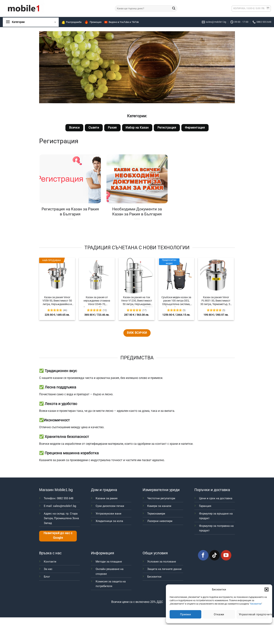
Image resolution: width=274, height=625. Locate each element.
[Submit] (174, 8)
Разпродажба (73, 22)
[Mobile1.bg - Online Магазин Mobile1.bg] (56, 8)
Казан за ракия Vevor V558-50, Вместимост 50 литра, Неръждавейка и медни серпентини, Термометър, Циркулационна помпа (57, 301)
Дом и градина (104, 490)
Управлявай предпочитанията (253, 614)
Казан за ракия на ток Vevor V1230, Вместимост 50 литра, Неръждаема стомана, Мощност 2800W (136, 301)
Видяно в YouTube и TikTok (124, 22)
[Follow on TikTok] (214, 555)
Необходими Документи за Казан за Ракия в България (137, 212)
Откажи (219, 614)
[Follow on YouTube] (226, 555)
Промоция (95, 22)
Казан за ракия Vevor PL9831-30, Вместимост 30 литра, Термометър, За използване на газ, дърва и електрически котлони (216, 301)
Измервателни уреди (161, 490)
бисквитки (255, 603)
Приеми (185, 614)
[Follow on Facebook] (203, 555)
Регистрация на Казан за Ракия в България (70, 212)
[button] (266, 589)
